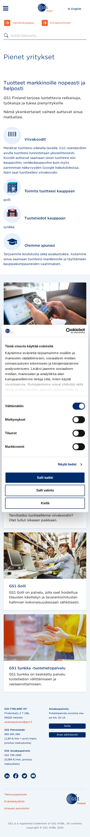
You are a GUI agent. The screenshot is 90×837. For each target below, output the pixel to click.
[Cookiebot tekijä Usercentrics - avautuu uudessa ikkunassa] (66, 331)
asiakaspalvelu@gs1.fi (18, 721)
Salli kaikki (45, 477)
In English (74, 8)
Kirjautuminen (60, 22)
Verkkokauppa (23, 22)
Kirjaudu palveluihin (16, 808)
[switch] (79, 419)
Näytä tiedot (67, 464)
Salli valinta (45, 490)
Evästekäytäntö (14, 801)
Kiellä (45, 503)
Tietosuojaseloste (15, 794)
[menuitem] (74, 8)
